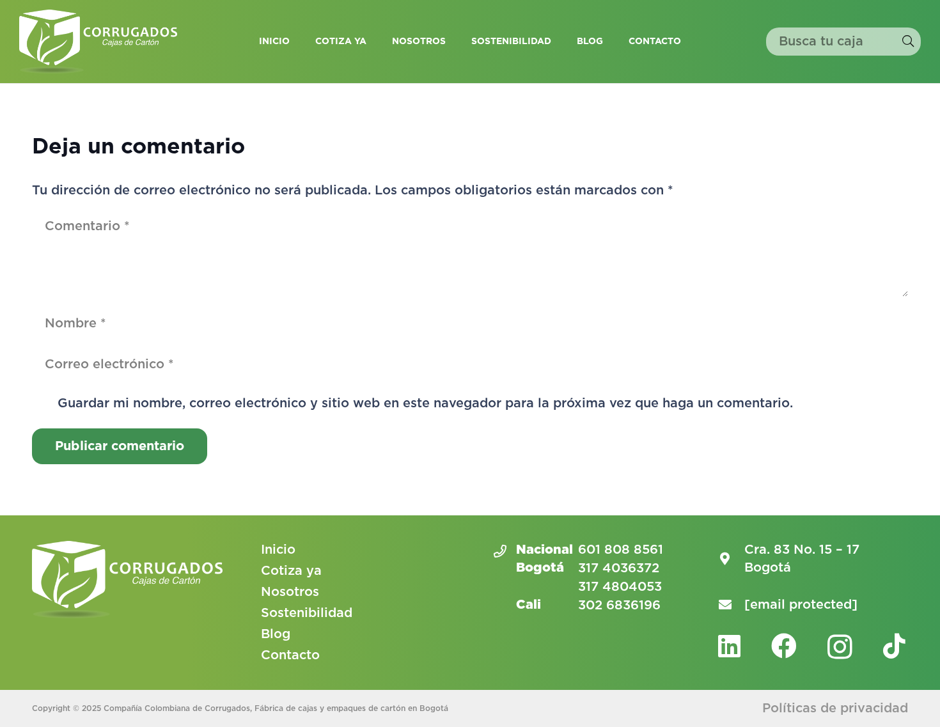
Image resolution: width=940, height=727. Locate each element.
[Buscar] (908, 41)
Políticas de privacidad (835, 708)
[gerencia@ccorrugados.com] (731, 604)
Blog (275, 634)
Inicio (278, 549)
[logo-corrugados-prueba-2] (98, 42)
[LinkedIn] (729, 646)
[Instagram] (839, 647)
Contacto (290, 655)
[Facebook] (784, 646)
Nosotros (290, 592)
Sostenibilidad (306, 613)
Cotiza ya (291, 571)
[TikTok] (894, 646)
